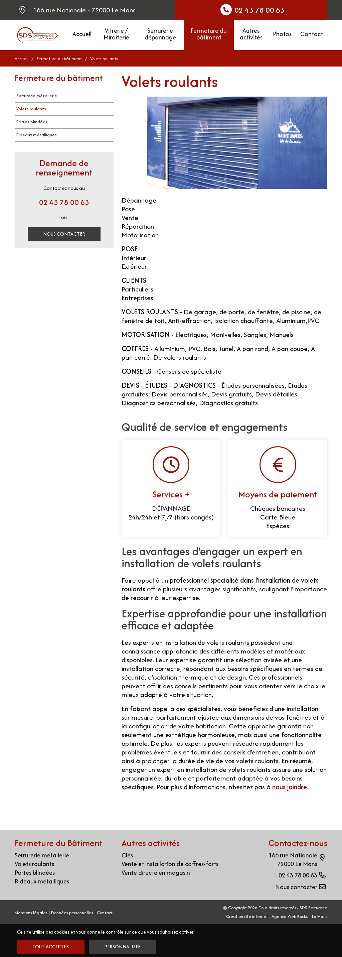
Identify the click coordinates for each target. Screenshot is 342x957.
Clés (127, 855)
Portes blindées (31, 122)
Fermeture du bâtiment (209, 34)
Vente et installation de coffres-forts (170, 863)
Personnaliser (122, 946)
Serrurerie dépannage (160, 34)
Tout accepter (50, 946)
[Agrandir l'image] (237, 143)
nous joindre (289, 787)
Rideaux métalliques (36, 135)
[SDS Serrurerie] (37, 34)
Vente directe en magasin (156, 872)
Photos (282, 33)
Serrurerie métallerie (36, 96)
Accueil (82, 33)
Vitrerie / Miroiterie (116, 34)
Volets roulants (31, 109)
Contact (311, 33)
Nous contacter (64, 233)
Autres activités (251, 34)
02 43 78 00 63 (64, 202)
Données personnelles (72, 913)
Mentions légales (31, 913)
